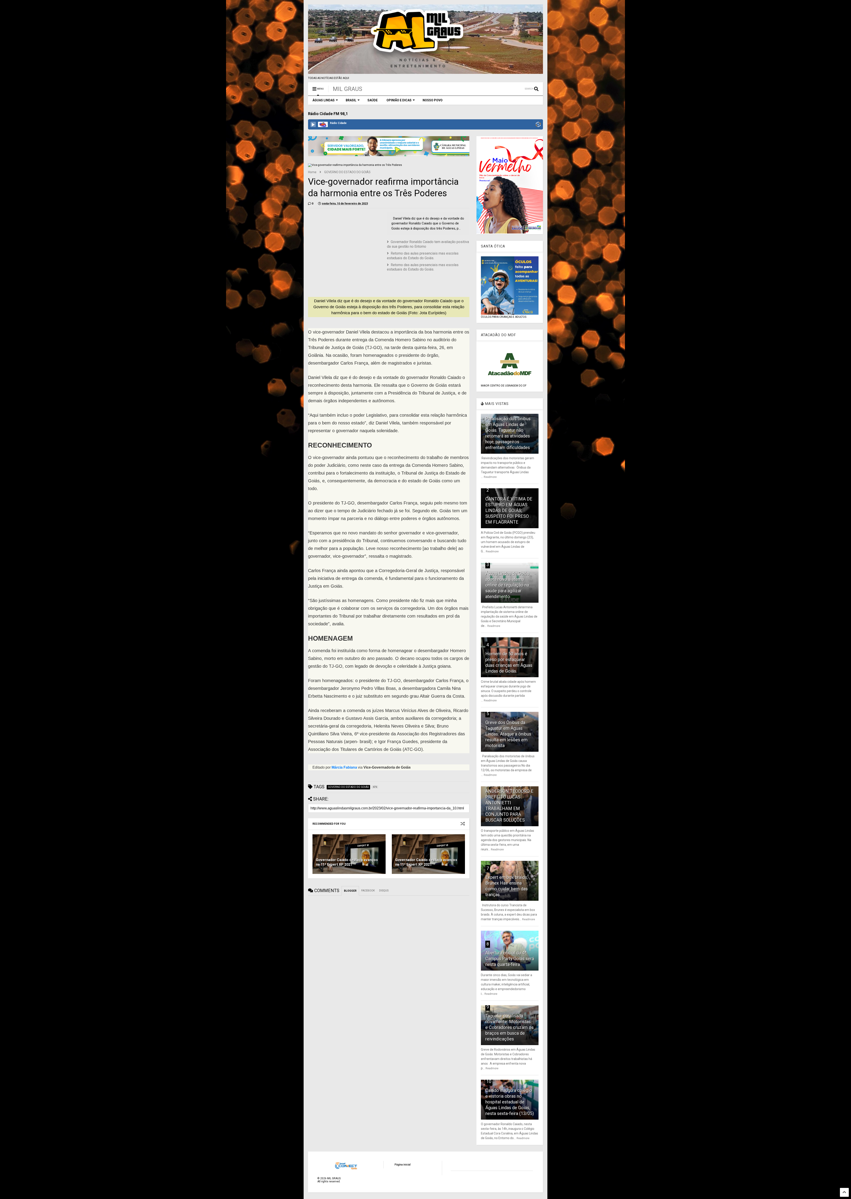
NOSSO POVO (433, 100)
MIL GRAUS (347, 89)
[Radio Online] (538, 125)
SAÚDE (372, 100)
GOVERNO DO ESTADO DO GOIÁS (347, 172)
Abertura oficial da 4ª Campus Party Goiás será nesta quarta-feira (509, 958)
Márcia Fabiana (344, 767)
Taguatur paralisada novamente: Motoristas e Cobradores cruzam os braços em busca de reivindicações (509, 1027)
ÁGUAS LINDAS (323, 100)
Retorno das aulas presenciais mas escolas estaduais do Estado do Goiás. (423, 255)
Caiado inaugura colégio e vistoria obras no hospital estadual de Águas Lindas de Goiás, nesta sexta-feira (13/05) (509, 1102)
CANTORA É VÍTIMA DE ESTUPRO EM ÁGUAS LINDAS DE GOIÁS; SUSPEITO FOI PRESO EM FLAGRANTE (508, 510)
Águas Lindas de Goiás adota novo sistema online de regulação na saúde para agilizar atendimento (507, 585)
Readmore (490, 477)
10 (488, 1081)
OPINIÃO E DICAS (399, 100)
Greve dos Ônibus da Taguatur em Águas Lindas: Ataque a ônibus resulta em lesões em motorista (508, 734)
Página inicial (402, 1164)
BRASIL (351, 100)
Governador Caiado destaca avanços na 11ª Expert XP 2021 (347, 862)
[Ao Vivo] (313, 124)
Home (312, 172)
